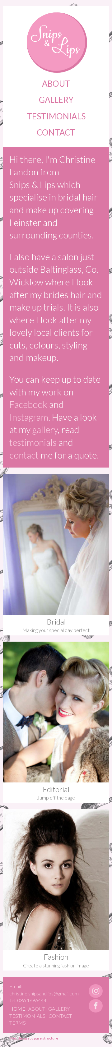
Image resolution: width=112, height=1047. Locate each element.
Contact (56, 132)
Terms (17, 1023)
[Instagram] (96, 991)
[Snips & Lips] (56, 41)
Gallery (56, 100)
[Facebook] (96, 1005)
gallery (45, 429)
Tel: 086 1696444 (27, 1000)
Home (17, 1009)
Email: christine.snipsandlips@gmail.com (44, 989)
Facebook (28, 404)
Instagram (28, 417)
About (56, 84)
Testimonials (56, 116)
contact (24, 455)
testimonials (33, 442)
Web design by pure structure (33, 1038)
